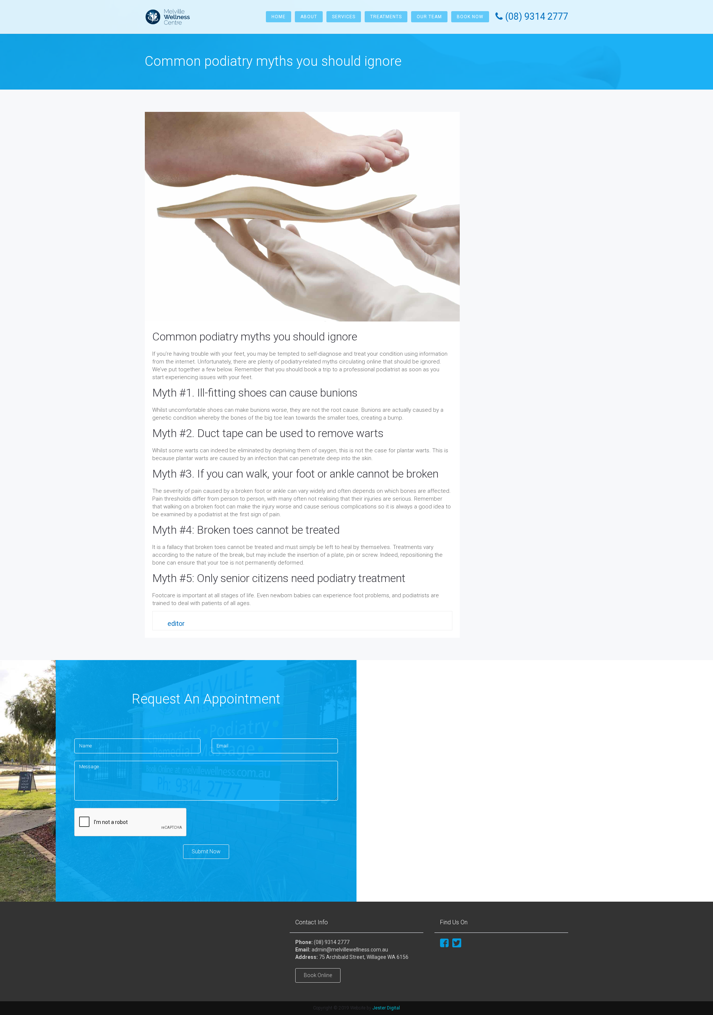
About (308, 16)
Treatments (386, 16)
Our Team (429, 16)
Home (278, 16)
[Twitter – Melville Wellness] (456, 942)
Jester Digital (386, 1008)
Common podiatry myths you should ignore (254, 336)
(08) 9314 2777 (331, 942)
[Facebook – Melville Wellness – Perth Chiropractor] (444, 942)
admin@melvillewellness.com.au (350, 950)
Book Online (318, 975)
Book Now (470, 16)
